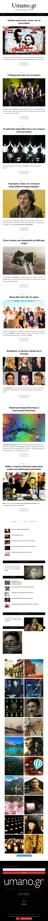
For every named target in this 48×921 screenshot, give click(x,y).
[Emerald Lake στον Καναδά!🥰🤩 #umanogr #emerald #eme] (14, 746)
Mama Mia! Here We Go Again (24, 297)
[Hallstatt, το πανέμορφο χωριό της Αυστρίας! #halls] (14, 785)
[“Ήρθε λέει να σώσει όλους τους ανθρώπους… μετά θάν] (14, 844)
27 (29, 521)
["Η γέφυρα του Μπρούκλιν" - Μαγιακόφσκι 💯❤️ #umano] (14, 727)
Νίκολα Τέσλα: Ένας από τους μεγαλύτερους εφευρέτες (12, 648)
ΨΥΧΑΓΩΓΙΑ (21, 17)
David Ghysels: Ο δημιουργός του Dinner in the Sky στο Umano (17, 583)
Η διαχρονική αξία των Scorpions (24, 75)
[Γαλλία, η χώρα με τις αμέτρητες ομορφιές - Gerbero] (14, 668)
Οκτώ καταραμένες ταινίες (17, 535)
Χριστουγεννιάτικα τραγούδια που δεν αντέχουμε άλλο (23, 546)
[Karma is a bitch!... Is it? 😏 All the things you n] (14, 707)
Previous (14, 521)
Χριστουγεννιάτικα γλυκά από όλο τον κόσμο (21, 552)
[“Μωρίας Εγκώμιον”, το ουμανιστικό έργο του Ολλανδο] (33, 824)
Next (34, 521)
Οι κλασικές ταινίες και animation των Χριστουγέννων (23, 540)
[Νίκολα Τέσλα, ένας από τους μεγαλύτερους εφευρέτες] (33, 707)
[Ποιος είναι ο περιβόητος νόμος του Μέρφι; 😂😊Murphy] (33, 727)
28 (31, 521)
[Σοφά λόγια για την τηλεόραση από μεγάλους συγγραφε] (33, 805)
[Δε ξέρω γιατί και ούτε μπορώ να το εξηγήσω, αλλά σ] (14, 824)
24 (22, 521)
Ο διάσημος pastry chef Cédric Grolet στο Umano (22, 592)
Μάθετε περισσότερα (26, 918)
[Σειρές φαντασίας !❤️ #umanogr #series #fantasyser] (33, 746)
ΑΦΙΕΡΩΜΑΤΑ (12, 644)
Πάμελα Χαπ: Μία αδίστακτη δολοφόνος (20, 529)
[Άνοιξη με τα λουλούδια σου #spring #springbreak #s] (14, 805)
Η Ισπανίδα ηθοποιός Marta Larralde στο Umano (22, 598)
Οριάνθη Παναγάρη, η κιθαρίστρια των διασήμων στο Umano (25, 604)
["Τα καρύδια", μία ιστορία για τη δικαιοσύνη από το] (33, 668)
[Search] (44, 14)
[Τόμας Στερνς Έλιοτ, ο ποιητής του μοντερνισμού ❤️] (14, 688)
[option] (12, 642)
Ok (17, 918)
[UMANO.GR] (24, 6)
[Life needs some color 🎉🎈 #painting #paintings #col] (33, 688)
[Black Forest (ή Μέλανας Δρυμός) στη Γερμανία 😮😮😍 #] (14, 766)
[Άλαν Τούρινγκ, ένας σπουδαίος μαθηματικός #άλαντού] (33, 785)
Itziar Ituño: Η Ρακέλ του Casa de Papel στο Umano (23, 586)
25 (24, 521)
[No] (46, 918)
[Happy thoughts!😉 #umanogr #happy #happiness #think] (33, 766)
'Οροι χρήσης (37, 914)
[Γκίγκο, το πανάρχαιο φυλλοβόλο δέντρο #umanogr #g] (33, 844)
